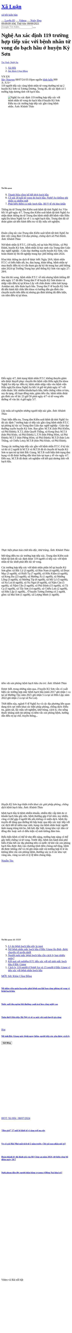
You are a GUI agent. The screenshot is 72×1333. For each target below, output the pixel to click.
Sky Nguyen (8, 79)
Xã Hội (12, 67)
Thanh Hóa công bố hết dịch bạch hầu (28, 194)
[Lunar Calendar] (28, 21)
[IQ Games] (2, 21)
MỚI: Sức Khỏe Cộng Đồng (16, 976)
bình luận (48, 79)
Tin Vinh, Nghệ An (9, 62)
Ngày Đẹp (36, 20)
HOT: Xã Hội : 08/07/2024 (15, 1118)
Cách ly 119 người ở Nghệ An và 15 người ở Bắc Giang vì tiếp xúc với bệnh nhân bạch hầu (39, 969)
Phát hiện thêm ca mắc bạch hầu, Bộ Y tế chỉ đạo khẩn (37, 203)
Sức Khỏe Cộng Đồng (18, 71)
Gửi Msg (7, 1043)
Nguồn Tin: (7, 860)
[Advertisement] (36, 147)
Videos (22, 20)
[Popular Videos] (17, 21)
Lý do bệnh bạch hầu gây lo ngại (25, 946)
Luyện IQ (9, 20)
